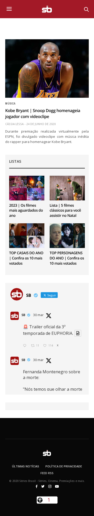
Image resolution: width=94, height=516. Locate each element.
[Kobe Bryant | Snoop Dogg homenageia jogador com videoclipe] (47, 68)
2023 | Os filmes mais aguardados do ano (26, 210)
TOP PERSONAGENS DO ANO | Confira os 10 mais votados (67, 258)
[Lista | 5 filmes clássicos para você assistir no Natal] (67, 188)
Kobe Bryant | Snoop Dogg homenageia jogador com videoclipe (42, 113)
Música (10, 103)
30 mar (38, 315)
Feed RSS (47, 473)
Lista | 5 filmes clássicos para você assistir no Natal (65, 210)
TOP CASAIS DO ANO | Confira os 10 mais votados (26, 258)
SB (23, 315)
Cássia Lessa (14, 124)
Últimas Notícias (25, 466)
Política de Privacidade (63, 466)
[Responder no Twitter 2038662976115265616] (26, 346)
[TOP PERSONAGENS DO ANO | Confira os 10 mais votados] (67, 235)
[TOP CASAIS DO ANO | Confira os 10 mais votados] (26, 235)
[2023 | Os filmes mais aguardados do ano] (26, 188)
